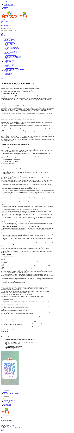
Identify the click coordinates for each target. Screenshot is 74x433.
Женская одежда (7, 404)
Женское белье (7, 405)
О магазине (6, 390)
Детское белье (6, 401)
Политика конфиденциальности (11, 393)
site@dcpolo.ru (7, 25)
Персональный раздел (6, 426)
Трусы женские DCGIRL (9, 400)
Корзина (3, 35)
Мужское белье (7, 402)
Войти (2, 34)
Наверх (2, 429)
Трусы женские (7, 399)
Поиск (5, 392)
